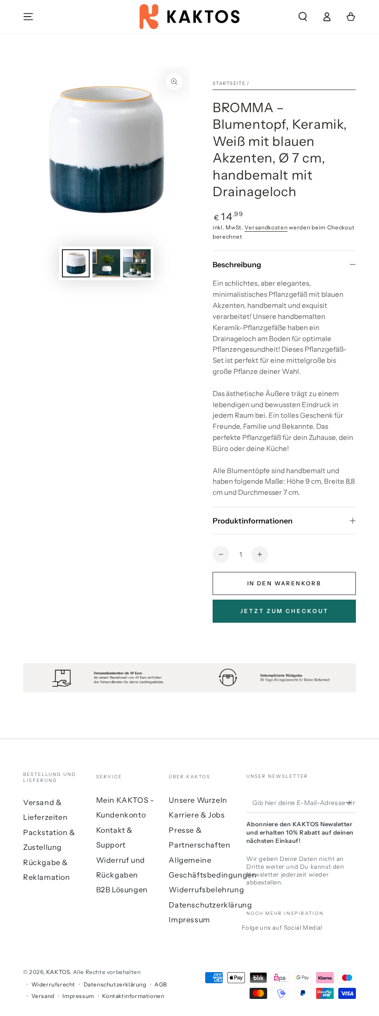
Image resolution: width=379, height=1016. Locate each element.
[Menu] (28, 16)
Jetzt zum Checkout (284, 610)
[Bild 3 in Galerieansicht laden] (137, 263)
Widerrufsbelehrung (206, 889)
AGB (160, 984)
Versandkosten (266, 227)
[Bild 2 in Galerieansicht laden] (106, 263)
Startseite (229, 83)
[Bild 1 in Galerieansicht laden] (76, 263)
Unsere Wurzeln (198, 800)
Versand (43, 995)
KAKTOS (58, 971)
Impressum (189, 919)
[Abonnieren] (350, 802)
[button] (303, 16)
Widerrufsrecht (53, 984)
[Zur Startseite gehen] (190, 16)
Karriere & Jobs (197, 814)
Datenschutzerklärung (210, 904)
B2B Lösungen (122, 889)
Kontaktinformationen (133, 995)
